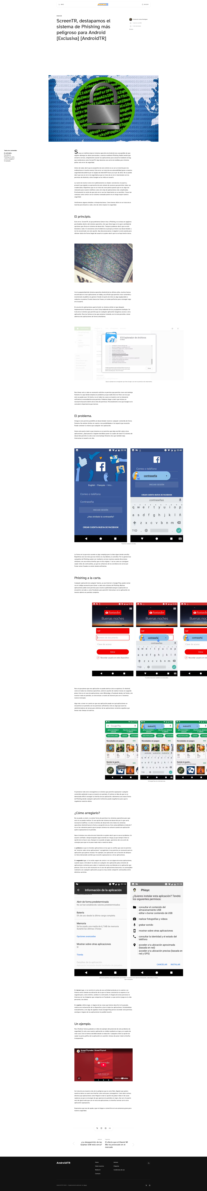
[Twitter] (146, 1185)
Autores (116, 1162)
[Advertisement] (103, 63)
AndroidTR (63, 1163)
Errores (131, 29)
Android (59, 16)
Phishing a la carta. (9, 157)
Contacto (97, 1173)
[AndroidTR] (102, 4)
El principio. (8, 153)
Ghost (85, 1185)
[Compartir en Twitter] (97, 1128)
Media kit (97, 1170)
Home (97, 1162)
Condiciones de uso (119, 1170)
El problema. (7, 155)
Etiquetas (116, 1166)
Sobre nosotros (99, 1166)
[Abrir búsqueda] (148, 1163)
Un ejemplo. (7, 161)
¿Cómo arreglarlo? (9, 159)
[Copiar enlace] (110, 1128)
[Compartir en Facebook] (101, 1128)
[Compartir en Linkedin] (105, 1128)
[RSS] (149, 1185)
